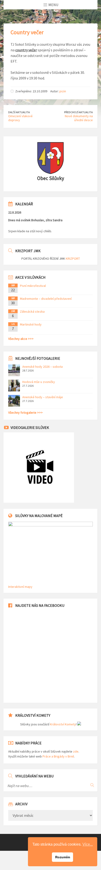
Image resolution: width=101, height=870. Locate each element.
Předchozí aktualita (78, 112)
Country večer (27, 32)
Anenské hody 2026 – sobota (42, 366)
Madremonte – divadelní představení (46, 298)
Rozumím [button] (62, 857)
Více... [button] (87, 844)
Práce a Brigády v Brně (58, 756)
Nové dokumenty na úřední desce (79, 118)
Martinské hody (31, 324)
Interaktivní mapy (20, 587)
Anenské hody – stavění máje (42, 397)
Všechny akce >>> (21, 339)
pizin (62, 91)
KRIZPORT (73, 258)
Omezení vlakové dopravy (20, 118)
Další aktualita (19, 112)
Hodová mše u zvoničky (38, 382)
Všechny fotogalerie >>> (25, 412)
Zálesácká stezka (32, 311)
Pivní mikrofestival (33, 286)
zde (75, 751)
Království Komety (63, 724)
